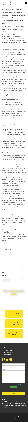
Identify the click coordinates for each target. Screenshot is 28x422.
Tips (12, 17)
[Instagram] (7, 359)
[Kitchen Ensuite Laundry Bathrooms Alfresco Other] (13, 374)
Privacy (13, 418)
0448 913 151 (15, 3)
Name (3, 266)
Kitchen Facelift (14, 15)
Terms (15, 418)
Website (4, 275)
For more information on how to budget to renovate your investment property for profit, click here (14, 94)
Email (3, 272)
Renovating (22, 15)
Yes (17, 384)
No (19, 384)
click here (4, 236)
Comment (4, 256)
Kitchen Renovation (16, 22)
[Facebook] (4, 359)
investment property (8, 20)
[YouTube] (11, 359)
